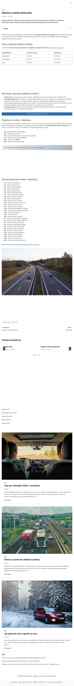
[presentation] (37, 456)
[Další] (70, 348)
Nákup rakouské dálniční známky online (15, 103)
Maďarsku (40, 147)
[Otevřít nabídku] (71, 3)
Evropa (4, 10)
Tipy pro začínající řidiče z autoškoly (22, 485)
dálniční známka (6, 322)
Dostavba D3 (5, 409)
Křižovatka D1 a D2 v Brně (9, 413)
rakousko (14, 322)
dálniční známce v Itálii (28, 147)
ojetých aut (36, 661)
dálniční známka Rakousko (55, 47)
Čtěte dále (8, 500)
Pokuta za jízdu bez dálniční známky (22, 559)
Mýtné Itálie (69, 329)
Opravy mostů (6, 423)
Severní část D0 (6, 419)
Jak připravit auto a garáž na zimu (20, 633)
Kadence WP (53, 676)
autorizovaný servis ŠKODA (27, 658)
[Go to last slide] (4, 348)
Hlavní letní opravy (7, 416)
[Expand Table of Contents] (70, 29)
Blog (5, 482)
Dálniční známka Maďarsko (9, 329)
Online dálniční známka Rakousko (37, 114)
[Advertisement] (28, 77)
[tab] (35, 355)
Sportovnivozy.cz (54, 664)
